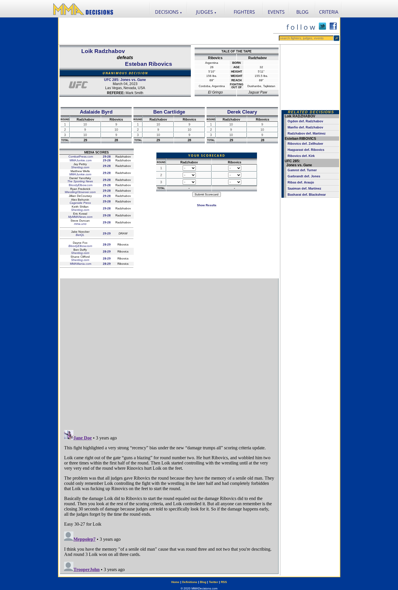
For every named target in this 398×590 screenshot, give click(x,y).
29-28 (107, 156)
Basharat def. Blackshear (307, 194)
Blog (203, 582)
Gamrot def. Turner (302, 170)
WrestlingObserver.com (80, 192)
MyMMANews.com (80, 216)
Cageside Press (80, 202)
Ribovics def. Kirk (301, 156)
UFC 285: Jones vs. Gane (125, 80)
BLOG (302, 12)
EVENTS (276, 12)
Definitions (189, 582)
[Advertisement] (166, 31)
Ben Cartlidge (169, 112)
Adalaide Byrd (96, 112)
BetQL (80, 234)
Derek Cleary (242, 112)
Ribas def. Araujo (301, 182)
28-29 (107, 244)
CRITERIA (328, 12)
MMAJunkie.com (80, 160)
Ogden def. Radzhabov (305, 121)
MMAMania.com (80, 263)
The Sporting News (80, 181)
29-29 (107, 233)
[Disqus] (169, 351)
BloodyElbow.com (80, 185)
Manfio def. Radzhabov (305, 127)
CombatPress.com (80, 156)
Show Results (206, 205)
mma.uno (80, 223)
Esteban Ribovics (148, 64)
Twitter (213, 582)
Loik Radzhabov (103, 51)
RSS (224, 582)
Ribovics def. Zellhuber (305, 143)
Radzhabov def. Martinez (307, 133)
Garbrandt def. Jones (304, 176)
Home (175, 582)
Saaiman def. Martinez (304, 188)
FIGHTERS (244, 12)
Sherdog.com (80, 167)
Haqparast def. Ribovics (306, 149)
